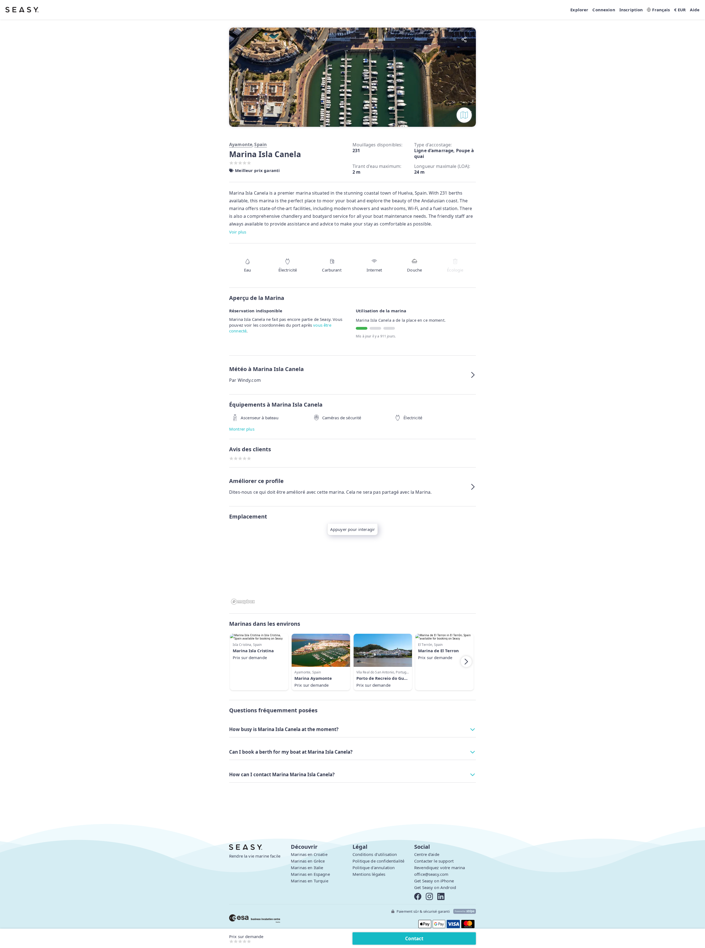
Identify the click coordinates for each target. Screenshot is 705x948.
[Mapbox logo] (243, 601)
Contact (414, 938)
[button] (352, 374)
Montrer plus (241, 429)
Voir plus (237, 232)
